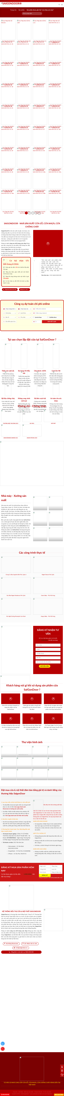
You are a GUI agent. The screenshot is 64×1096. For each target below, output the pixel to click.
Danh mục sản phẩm (28, 1091)
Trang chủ (13, 10)
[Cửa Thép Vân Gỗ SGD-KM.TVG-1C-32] (8, 179)
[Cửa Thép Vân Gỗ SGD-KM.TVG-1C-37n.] (24, 200)
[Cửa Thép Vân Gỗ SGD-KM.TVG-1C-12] (40, 51)
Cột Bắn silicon (53, 317)
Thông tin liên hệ (38, 1091)
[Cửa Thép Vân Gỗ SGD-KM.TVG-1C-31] (56, 157)
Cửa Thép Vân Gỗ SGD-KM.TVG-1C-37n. (24, 212)
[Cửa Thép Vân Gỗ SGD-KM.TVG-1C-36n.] (8, 200)
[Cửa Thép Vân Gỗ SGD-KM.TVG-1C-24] (56, 115)
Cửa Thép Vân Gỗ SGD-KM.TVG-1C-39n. (55, 212)
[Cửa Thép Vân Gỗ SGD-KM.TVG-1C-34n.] (40, 179)
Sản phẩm (21, 10)
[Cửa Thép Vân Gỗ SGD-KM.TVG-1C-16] (40, 72)
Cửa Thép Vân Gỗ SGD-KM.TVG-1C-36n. (8, 212)
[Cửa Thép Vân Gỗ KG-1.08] (24, 29)
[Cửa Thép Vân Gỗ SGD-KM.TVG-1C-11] (24, 51)
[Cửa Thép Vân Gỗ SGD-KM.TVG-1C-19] (24, 93)
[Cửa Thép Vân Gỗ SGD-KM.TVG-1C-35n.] (56, 179)
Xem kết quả (52, 321)
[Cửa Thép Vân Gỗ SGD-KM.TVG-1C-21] (8, 115)
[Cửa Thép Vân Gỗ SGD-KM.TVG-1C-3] (24, 157)
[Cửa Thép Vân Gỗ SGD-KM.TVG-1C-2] (40, 93)
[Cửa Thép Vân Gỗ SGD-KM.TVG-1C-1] (56, 29)
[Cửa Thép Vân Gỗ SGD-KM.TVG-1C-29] (8, 157)
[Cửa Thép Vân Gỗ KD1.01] (8, 29)
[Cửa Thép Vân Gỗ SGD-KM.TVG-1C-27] (40, 136)
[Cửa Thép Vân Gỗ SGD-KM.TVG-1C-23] (40, 115)
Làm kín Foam (38, 317)
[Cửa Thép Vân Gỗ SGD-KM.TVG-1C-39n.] (56, 200)
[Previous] (2, 682)
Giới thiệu (20, 1091)
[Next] (29, 682)
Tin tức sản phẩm (47, 1091)
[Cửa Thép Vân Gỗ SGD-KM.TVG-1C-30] (40, 157)
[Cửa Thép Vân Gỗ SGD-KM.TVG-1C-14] (8, 72)
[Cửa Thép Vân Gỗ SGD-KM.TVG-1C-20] (56, 93)
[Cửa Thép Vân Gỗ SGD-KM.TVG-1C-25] (8, 136)
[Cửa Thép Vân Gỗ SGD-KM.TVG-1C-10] (8, 51)
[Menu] (62, 4)
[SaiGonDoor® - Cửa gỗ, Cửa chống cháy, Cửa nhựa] (16, 4)
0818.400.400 (5, 1094)
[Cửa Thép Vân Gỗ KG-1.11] (40, 29)
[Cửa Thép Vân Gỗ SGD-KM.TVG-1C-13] (56, 51)
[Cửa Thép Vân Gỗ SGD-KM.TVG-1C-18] (8, 93)
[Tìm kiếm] (59, 4)
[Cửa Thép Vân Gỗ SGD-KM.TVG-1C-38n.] (40, 200)
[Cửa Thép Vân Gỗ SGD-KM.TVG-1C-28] (56, 136)
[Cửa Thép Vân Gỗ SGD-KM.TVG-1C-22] (24, 115)
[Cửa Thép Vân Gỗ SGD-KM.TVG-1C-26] (24, 136)
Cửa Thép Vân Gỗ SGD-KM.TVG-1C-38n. (40, 212)
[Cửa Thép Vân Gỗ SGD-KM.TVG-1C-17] (56, 72)
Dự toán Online (59, 1094)
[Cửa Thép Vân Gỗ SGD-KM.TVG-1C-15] (24, 72)
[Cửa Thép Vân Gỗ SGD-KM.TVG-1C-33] (24, 179)
